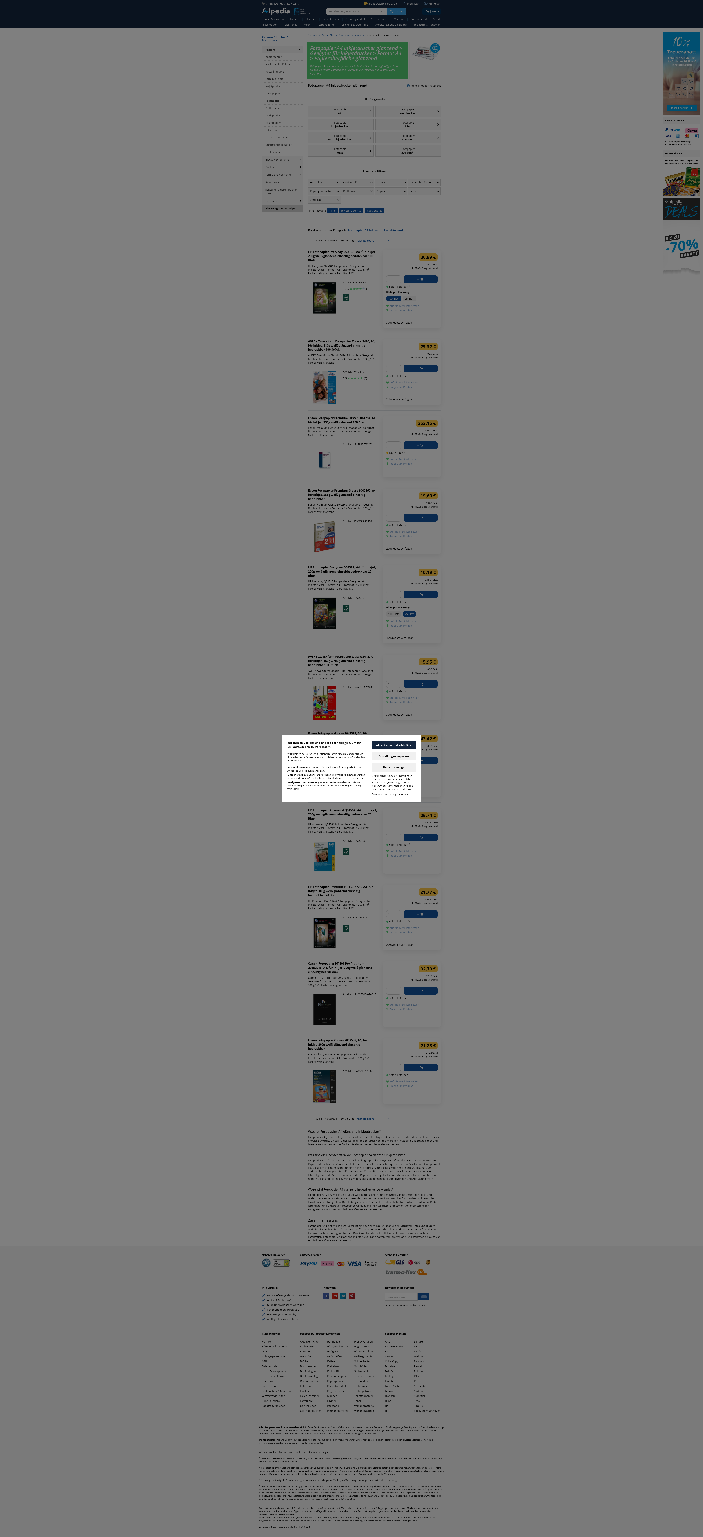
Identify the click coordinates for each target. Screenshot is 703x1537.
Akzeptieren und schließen (393, 745)
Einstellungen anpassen (393, 756)
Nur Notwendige (393, 767)
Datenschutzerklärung (384, 794)
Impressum (403, 794)
